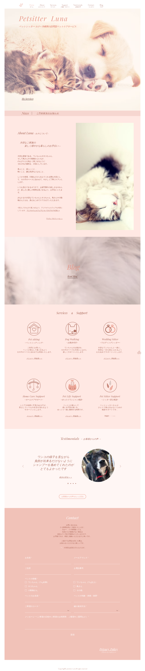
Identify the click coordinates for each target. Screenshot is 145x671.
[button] (66, 5)
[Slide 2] (70, 483)
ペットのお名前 (32, 596)
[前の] (23, 466)
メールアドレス (81, 558)
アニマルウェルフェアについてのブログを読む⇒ (43, 210)
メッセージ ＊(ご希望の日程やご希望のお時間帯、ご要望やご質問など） (57, 617)
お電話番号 (78, 568)
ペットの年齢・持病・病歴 (86, 596)
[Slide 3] (73, 483)
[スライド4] (75, 483)
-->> (54, 218)
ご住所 (28, 568)
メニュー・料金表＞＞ (34, 358)
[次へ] (120, 466)
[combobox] (48, 610)
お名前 (28, 558)
